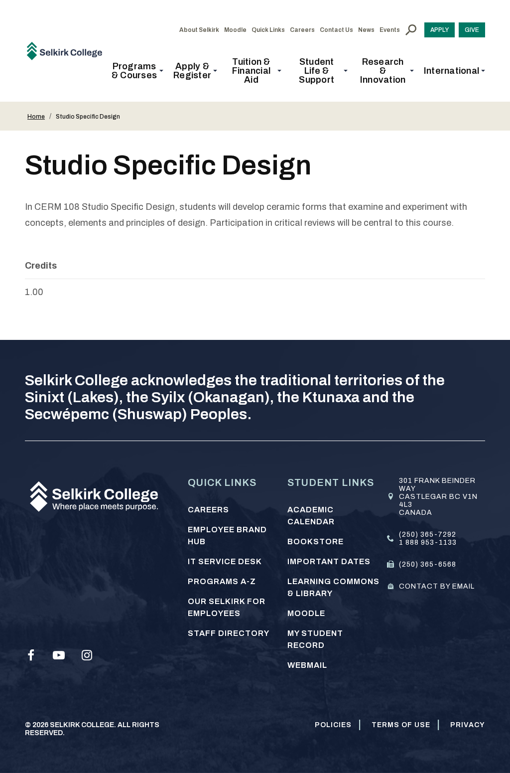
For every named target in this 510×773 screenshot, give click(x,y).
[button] (137, 71)
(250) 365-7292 (427, 534)
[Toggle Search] (411, 30)
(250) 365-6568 (427, 564)
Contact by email (437, 586)
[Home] (68, 50)
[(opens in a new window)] (31, 655)
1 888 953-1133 (428, 542)
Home (36, 116)
